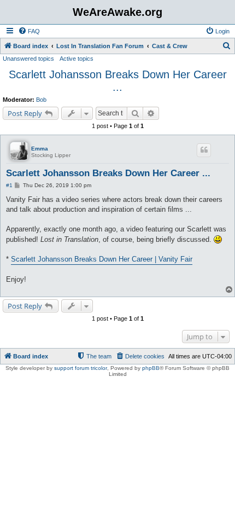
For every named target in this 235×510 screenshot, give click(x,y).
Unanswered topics (28, 58)
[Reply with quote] (204, 150)
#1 (9, 185)
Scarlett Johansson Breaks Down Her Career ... (118, 80)
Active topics (76, 58)
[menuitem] (29, 31)
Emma (39, 149)
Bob (41, 99)
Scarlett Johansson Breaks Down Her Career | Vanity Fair (101, 259)
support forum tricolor (80, 368)
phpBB (151, 368)
